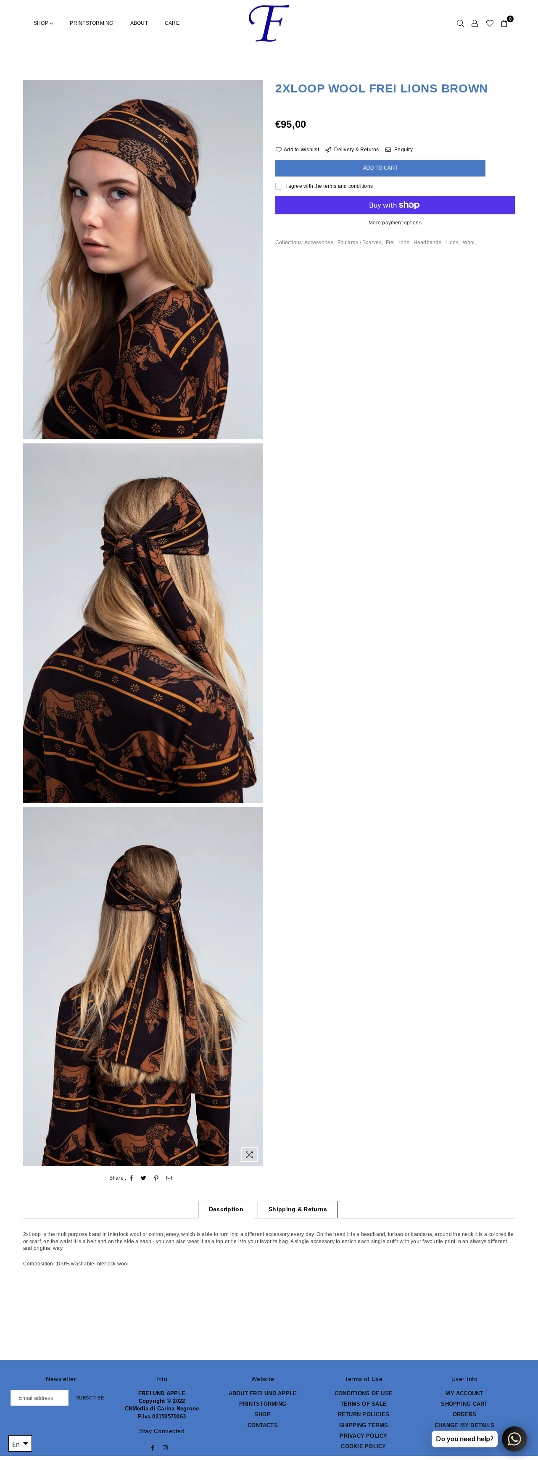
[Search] (460, 23)
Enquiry (403, 150)
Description (226, 1209)
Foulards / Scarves (360, 242)
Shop (42, 23)
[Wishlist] (490, 23)
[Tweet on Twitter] (144, 1178)
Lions (452, 242)
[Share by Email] (169, 1178)
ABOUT (139, 23)
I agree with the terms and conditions (328, 186)
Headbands (427, 242)
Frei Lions (397, 242)
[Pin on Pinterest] (156, 1178)
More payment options (395, 223)
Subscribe (90, 1397)
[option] (143, 259)
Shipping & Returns (298, 1209)
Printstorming (91, 23)
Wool (469, 242)
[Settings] (475, 23)
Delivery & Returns (356, 150)
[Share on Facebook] (131, 1178)
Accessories (318, 242)
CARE (172, 23)
